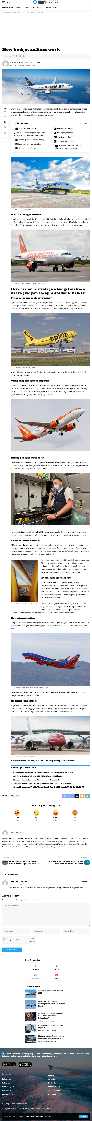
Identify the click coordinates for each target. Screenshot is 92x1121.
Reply (86, 881)
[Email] (20, 56)
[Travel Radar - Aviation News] (46, 2)
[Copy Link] (5, 138)
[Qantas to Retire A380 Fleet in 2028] (30, 994)
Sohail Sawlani (17, 62)
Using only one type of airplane (29, 144)
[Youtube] (56, 976)
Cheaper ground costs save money (31, 140)
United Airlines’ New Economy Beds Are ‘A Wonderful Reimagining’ (50, 1015)
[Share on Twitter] (16, 56)
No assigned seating (63, 137)
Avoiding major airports (65, 133)
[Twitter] (56, 967)
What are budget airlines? (27, 128)
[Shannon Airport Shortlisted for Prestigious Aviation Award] (30, 1039)
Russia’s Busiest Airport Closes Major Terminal (36, 780)
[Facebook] (35, 967)
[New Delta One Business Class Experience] (30, 1028)
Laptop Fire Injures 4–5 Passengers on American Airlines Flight (51, 1003)
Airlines (40, 1021)
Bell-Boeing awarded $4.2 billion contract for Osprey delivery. (43, 773)
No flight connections (64, 141)
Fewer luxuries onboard (65, 128)
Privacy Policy (32, 1116)
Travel (52, 1021)
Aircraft (41, 996)
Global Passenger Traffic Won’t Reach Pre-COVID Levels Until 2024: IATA (48, 787)
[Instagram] (35, 976)
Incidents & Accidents (51, 1009)
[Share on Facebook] (13, 56)
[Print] (23, 56)
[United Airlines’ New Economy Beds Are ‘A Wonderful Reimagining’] (30, 1016)
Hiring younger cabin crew (28, 148)
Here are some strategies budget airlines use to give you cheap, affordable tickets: (30, 134)
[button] (83, 1116)
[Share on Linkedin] (5, 127)
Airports (46, 1041)
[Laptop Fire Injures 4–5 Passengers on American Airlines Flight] (30, 1004)
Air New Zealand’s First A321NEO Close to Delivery (37, 776)
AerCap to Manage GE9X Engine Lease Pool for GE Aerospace (42, 783)
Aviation (59, 996)
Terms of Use (46, 1116)
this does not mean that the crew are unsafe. (39, 532)
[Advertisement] (46, 30)
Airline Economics (50, 996)
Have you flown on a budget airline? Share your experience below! (70, 147)
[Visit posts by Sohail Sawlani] (5, 63)
